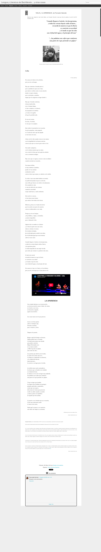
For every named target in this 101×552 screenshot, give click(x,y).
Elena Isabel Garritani (33, 477)
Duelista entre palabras (58, 465)
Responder (31, 480)
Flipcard (6, 5)
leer (50, 448)
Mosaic (16, 5)
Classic (2, 5)
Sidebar (20, 5)
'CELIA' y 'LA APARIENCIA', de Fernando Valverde (51, 13)
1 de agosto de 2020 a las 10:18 (45, 477)
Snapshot (25, 5)
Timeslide (30, 5)
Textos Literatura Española (53, 467)
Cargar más (51, 504)
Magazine (11, 5)
